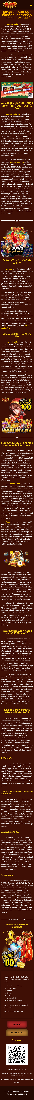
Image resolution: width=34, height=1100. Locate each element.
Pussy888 (6, 269)
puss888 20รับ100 (14, 24)
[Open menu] (31, 5)
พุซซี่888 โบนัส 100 (17, 162)
